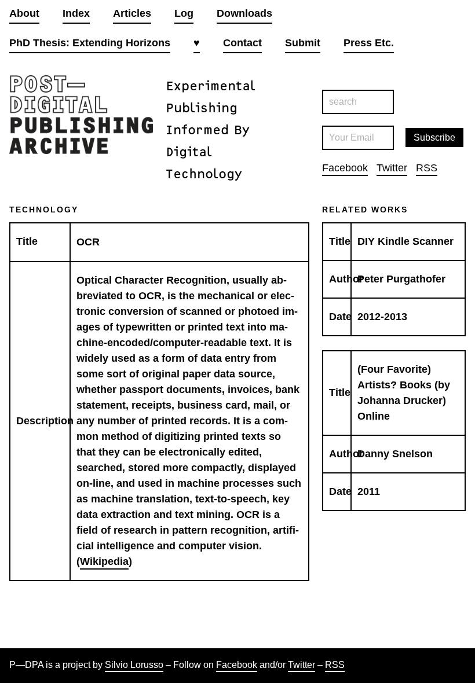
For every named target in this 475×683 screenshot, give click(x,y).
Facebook (345, 168)
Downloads (244, 13)
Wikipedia (104, 561)
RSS (426, 168)
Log (183, 13)
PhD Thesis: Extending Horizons (89, 43)
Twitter (392, 168)
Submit (302, 43)
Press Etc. (369, 43)
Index (76, 13)
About (24, 13)
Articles (132, 13)
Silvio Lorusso (134, 665)
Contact (242, 43)
